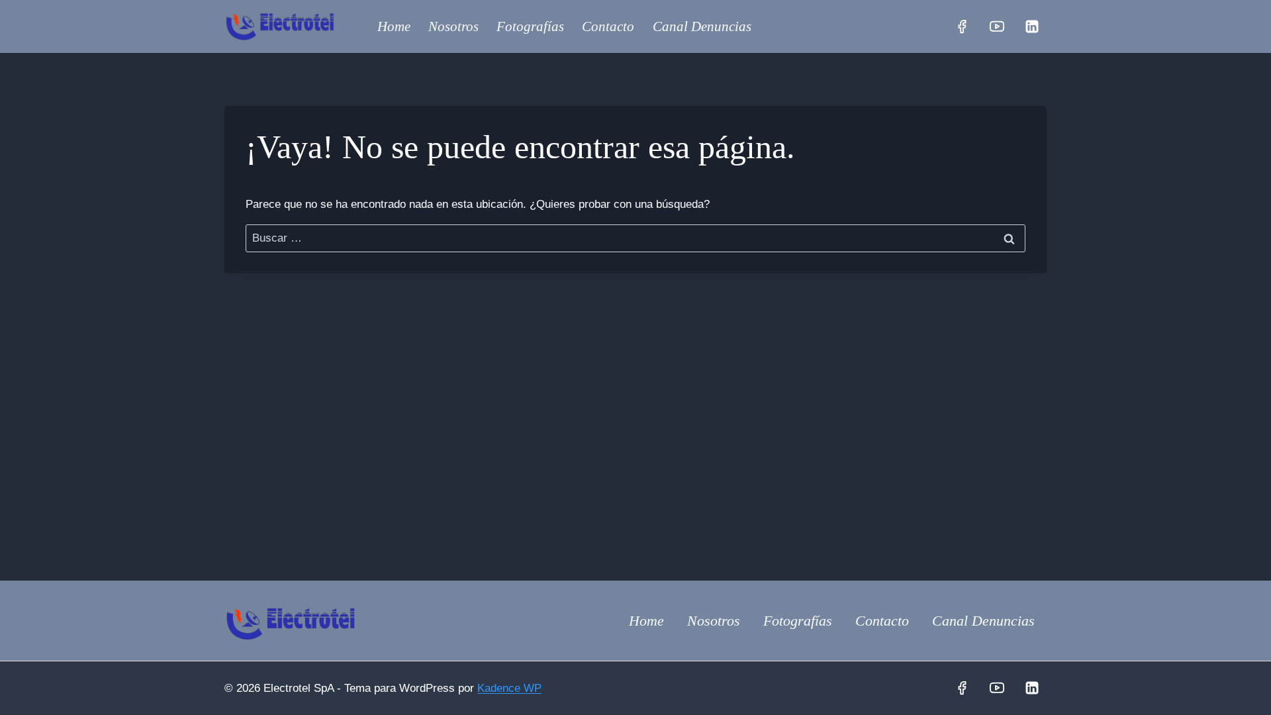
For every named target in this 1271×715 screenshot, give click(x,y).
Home (393, 26)
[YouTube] (997, 26)
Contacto (608, 26)
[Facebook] (961, 26)
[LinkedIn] (1032, 26)
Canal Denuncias (702, 26)
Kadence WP (509, 688)
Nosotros (453, 26)
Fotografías (530, 26)
